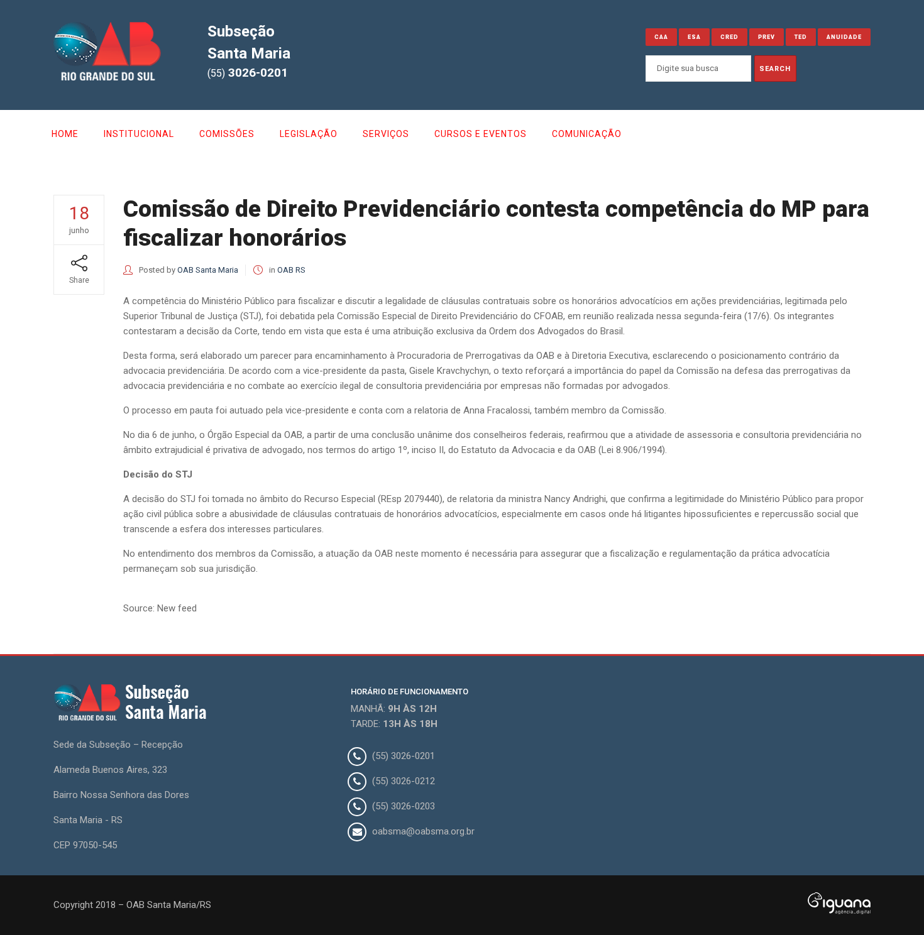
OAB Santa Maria (207, 270)
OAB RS (291, 270)
